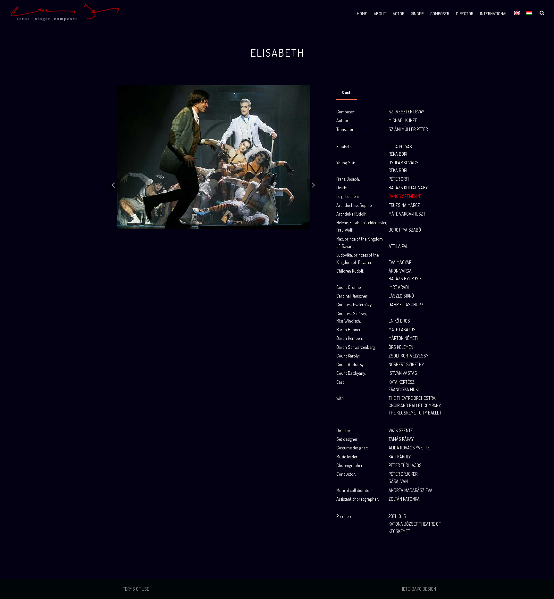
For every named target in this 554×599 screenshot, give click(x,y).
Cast (346, 92)
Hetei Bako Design (418, 589)
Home (362, 13)
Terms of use (136, 589)
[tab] (346, 92)
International (493, 13)
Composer (439, 13)
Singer (417, 13)
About (380, 13)
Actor (398, 13)
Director (464, 13)
